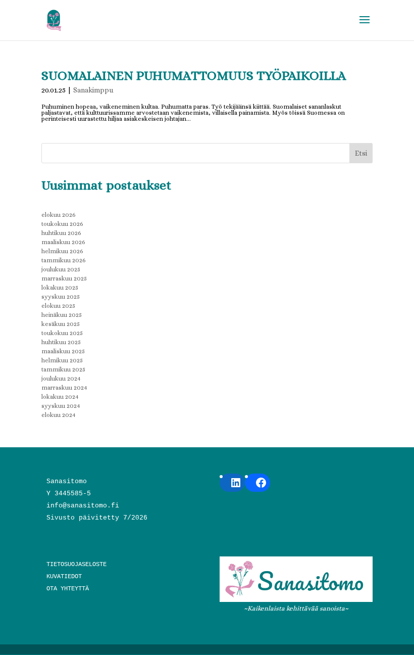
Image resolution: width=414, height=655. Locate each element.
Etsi (361, 153)
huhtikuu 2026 (61, 233)
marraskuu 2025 (64, 278)
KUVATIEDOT (64, 576)
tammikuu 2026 (63, 260)
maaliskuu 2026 (63, 242)
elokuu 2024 (58, 414)
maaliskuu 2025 (63, 351)
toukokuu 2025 (62, 333)
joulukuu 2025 (60, 269)
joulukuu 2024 (61, 378)
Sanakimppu (93, 90)
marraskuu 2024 (64, 387)
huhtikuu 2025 (61, 342)
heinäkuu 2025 (61, 314)
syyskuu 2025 (60, 296)
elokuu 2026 (58, 214)
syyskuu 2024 (60, 405)
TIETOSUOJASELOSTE (76, 564)
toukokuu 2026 (62, 223)
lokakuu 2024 (60, 396)
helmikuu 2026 (62, 251)
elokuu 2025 (58, 305)
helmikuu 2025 (62, 360)
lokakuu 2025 (59, 287)
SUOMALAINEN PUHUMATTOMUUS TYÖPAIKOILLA (193, 75)
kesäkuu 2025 (60, 324)
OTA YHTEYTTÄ (67, 588)
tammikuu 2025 (63, 369)
